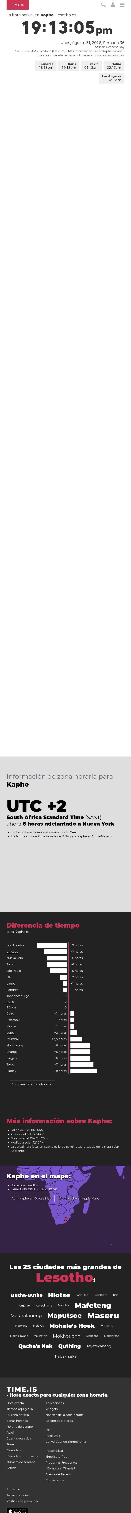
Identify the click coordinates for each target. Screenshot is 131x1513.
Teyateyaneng (98, 1346)
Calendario (14, 1450)
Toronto (12, 964)
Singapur (13, 1058)
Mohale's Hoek (72, 1325)
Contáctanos (55, 1480)
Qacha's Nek (35, 1346)
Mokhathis (40, 1335)
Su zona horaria (18, 1415)
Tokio (114, 66)
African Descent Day (109, 47)
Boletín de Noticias (59, 1421)
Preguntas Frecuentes (61, 1462)
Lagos (11, 983)
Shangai (12, 1052)
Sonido (11, 1468)
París (69, 66)
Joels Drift (82, 1295)
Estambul (13, 1020)
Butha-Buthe (26, 1295)
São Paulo (14, 971)
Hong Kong (15, 1045)
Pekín (91, 66)
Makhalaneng (26, 1315)
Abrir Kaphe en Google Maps (32, 1198)
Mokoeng (92, 1335)
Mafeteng (93, 1305)
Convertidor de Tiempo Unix (66, 1441)
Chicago (12, 951)
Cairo (10, 1013)
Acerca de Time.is (58, 1474)
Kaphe (24, 1305)
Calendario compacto (22, 1456)
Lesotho (64, 1277)
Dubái (11, 1032)
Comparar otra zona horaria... (32, 1084)
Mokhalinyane (19, 1335)
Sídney (11, 1071)
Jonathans (101, 1295)
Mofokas (38, 1325)
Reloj (10, 1432)
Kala (115, 1295)
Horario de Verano (20, 1426)
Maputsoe (64, 1315)
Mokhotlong (67, 1336)
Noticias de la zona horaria (65, 1415)
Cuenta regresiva (19, 1438)
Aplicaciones (55, 1403)
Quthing (69, 1346)
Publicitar (13, 1489)
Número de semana (21, 1462)
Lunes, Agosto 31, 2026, (91, 43)
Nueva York (15, 958)
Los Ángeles (111, 78)
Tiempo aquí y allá (20, 1409)
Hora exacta (15, 1403)
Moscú (11, 1026)
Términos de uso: (19, 1495)
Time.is (17, 4)
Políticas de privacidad (23, 1501)
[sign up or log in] (113, 6)
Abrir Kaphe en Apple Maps (79, 1198)
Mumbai (13, 1039)
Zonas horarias (17, 1421)
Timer (11, 1444)
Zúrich (11, 1007)
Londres (46, 66)
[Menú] (122, 5)
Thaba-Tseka (65, 1356)
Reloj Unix (53, 1436)
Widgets (52, 1409)
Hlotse (59, 1295)
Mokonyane (111, 1335)
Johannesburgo (18, 996)
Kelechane (43, 1305)
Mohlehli (107, 1326)
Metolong (21, 1325)
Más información (80, 51)
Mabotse (63, 1305)
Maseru (103, 1315)
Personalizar (54, 1451)
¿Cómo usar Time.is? (60, 1468)
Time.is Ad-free (56, 1456)
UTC (9, 977)
